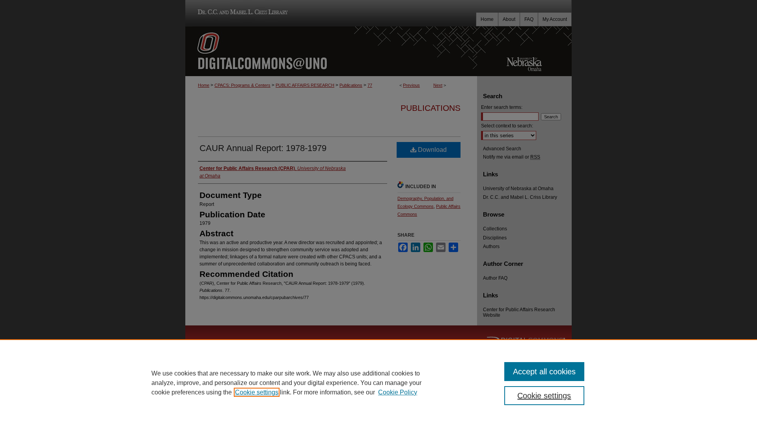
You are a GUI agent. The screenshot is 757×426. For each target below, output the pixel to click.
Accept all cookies (544, 371)
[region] (378, 382)
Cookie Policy (397, 392)
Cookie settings (256, 392)
